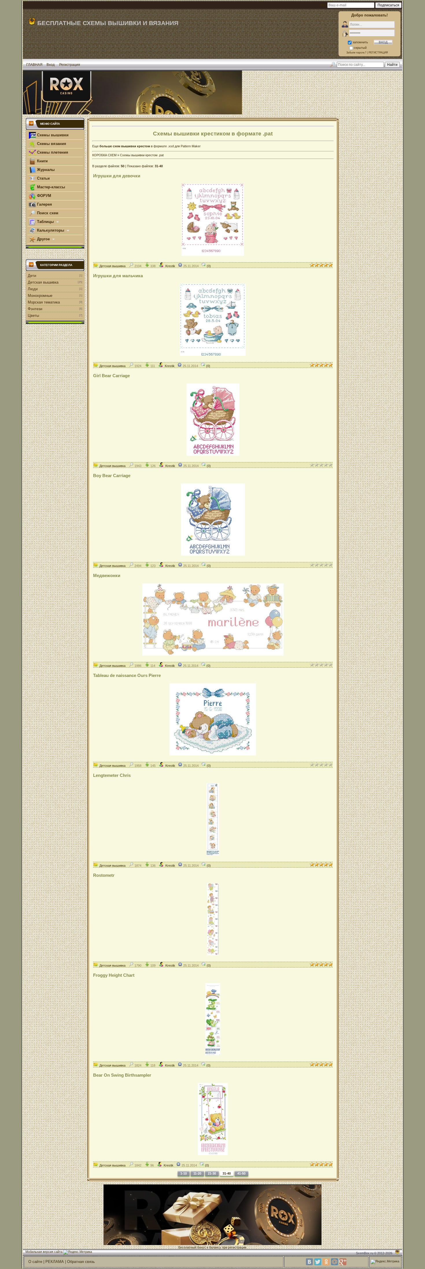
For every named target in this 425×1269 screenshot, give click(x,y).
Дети (32, 275)
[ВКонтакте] (309, 1261)
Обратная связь (81, 1261)
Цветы (33, 315)
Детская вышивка (43, 282)
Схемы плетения (52, 152)
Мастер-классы (50, 187)
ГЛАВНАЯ (34, 65)
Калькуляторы (50, 230)
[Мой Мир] (334, 1261)
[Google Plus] (342, 1261)
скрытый (360, 47)
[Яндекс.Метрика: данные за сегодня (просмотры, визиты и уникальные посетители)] (77, 1252)
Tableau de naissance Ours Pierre (127, 675)
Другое (43, 239)
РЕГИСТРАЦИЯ (378, 52)
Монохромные (40, 295)
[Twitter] (317, 1261)
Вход (51, 65)
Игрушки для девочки (116, 175)
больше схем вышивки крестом (124, 146)
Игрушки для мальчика (118, 275)
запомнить (360, 42)
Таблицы (45, 221)
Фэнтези (35, 309)
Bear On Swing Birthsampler (122, 1075)
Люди (33, 289)
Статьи (43, 178)
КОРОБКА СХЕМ (104, 155)
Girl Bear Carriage (111, 375)
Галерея (44, 204)
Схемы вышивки (52, 135)
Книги (42, 161)
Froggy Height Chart (113, 975)
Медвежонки (106, 575)
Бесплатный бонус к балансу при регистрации (212, 1247)
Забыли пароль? (356, 52)
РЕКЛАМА (54, 1261)
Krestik (170, 266)
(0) (208, 266)
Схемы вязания (51, 144)
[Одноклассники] (326, 1261)
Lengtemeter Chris (112, 775)
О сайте (35, 1261)
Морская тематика (44, 302)
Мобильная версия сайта (43, 1251)
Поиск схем (47, 213)
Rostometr (103, 875)
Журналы (45, 170)
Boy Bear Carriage (111, 475)
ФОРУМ (43, 195)
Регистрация (69, 65)
